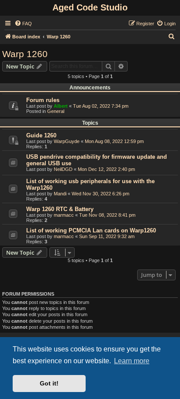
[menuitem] (23, 23)
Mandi (60, 193)
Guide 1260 (41, 135)
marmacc (64, 215)
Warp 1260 (25, 54)
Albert (61, 106)
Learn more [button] (131, 361)
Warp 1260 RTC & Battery (59, 209)
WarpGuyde (67, 141)
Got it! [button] (49, 383)
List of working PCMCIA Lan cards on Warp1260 (91, 230)
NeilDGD (63, 169)
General (55, 111)
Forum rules (42, 100)
